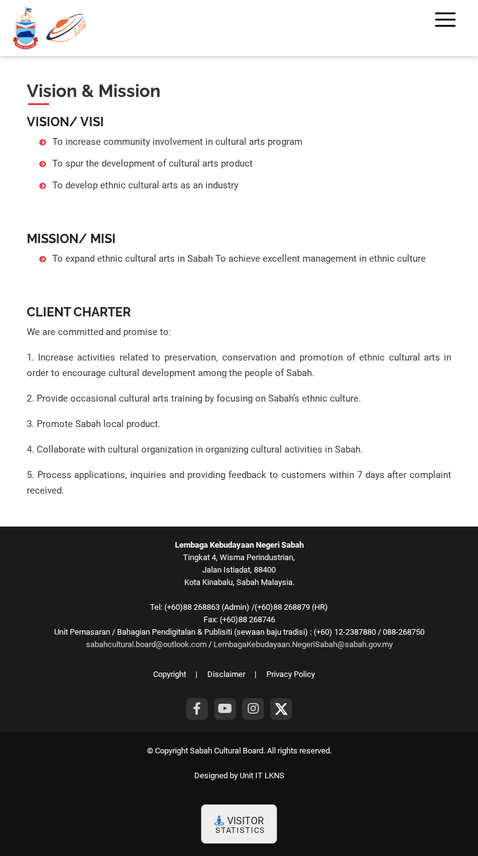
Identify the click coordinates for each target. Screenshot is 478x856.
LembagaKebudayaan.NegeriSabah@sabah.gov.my (303, 644)
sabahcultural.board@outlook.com (146, 644)
